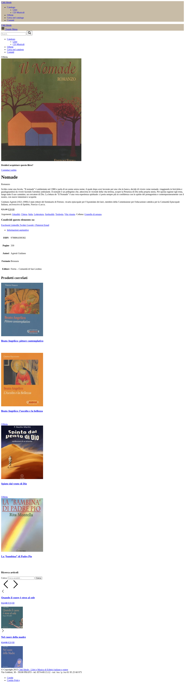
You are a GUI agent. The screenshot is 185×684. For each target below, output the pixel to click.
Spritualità (49, 214)
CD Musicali (18, 12)
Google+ (31, 225)
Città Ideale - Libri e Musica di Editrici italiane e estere (43, 669)
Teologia (59, 214)
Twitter (23, 225)
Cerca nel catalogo (15, 17)
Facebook (6, 225)
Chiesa (24, 214)
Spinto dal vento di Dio (14, 483)
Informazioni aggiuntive (18, 230)
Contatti (10, 20)
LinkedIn (15, 225)
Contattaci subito (8, 170)
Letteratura (39, 214)
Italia (30, 214)
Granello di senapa (92, 214)
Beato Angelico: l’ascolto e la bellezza (22, 411)
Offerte (10, 15)
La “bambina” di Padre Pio (16, 556)
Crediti (10, 677)
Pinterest (39, 225)
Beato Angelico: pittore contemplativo (22, 340)
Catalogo (11, 7)
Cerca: (4, 578)
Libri (15, 10)
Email (46, 225)
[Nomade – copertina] (41, 160)
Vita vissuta (69, 214)
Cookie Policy (13, 680)
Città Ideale (6, 2)
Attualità (16, 214)
